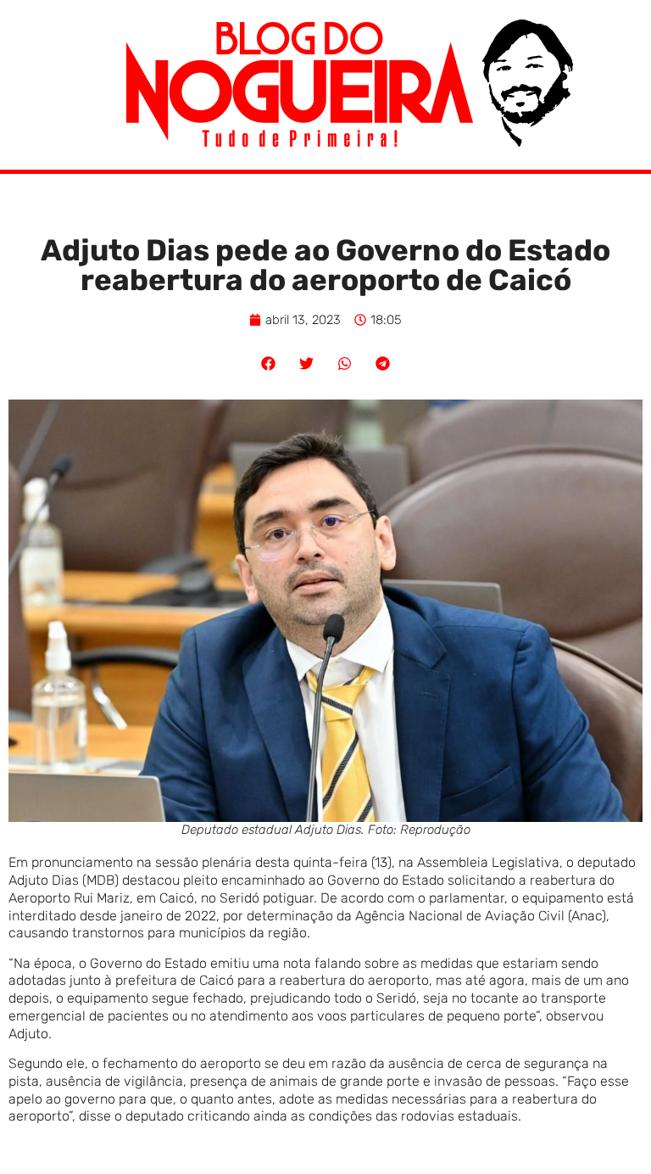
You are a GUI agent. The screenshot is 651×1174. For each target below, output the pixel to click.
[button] (268, 363)
